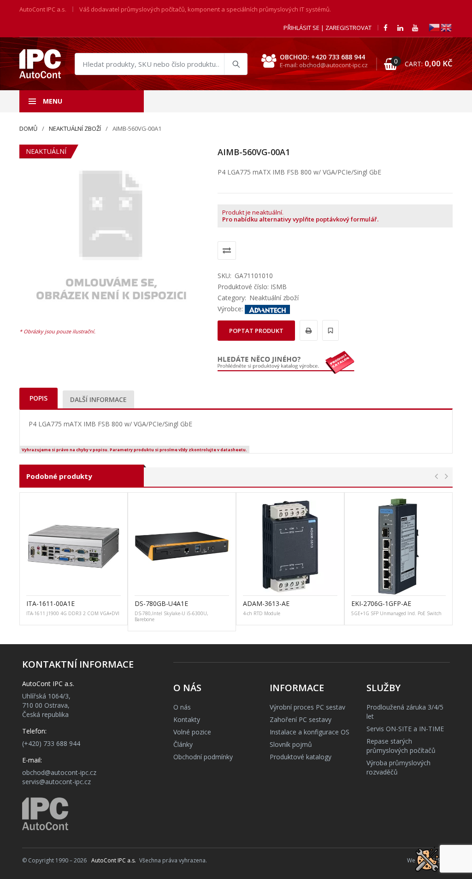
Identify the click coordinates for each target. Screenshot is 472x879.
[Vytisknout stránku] (307, 330)
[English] (447, 27)
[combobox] (161, 64)
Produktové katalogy (300, 756)
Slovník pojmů (291, 744)
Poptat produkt (256, 330)
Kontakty (186, 719)
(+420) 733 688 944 (51, 743)
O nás (182, 707)
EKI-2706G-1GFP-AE (381, 603)
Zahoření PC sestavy (300, 719)
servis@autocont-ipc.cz (56, 781)
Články (183, 744)
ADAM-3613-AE (266, 603)
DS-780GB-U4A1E (161, 603)
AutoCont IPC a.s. (113, 860)
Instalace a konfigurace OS (309, 732)
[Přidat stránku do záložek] (329, 330)
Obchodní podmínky (203, 756)
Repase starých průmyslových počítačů (401, 746)
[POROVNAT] (227, 250)
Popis (38, 398)
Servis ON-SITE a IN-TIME (405, 728)
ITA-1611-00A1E (50, 603)
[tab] (38, 398)
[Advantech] (267, 308)
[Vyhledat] (235, 64)
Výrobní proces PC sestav (307, 707)
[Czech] (435, 27)
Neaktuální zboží (75, 128)
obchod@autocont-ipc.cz (59, 772)
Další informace (98, 399)
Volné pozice (192, 732)
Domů (28, 128)
